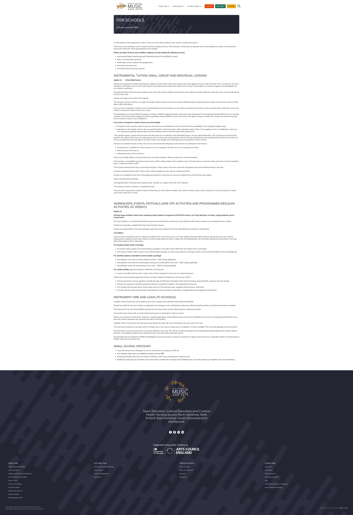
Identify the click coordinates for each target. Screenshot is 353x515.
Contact (209, 6)
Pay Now (220, 6)
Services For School (15, 484)
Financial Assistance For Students (276, 484)
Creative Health (193, 6)
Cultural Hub (177, 6)
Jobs (266, 480)
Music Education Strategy (273, 487)
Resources (97, 477)
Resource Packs (13, 494)
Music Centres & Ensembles (17, 477)
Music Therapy (184, 467)
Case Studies (98, 470)
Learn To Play (13, 480)
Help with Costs (13, 470)
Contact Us (268, 467)
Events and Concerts (15, 491)
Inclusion (182, 474)
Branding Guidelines (272, 477)
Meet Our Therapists (186, 470)
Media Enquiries (270, 474)
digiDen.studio (343, 508)
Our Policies (269, 470)
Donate (231, 6)
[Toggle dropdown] (169, 6)
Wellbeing (182, 477)
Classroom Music (14, 487)
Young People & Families (16, 467)
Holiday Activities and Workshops (20, 474)
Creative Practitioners (101, 474)
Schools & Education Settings (104, 467)
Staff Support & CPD (15, 498)
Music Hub (163, 6)
